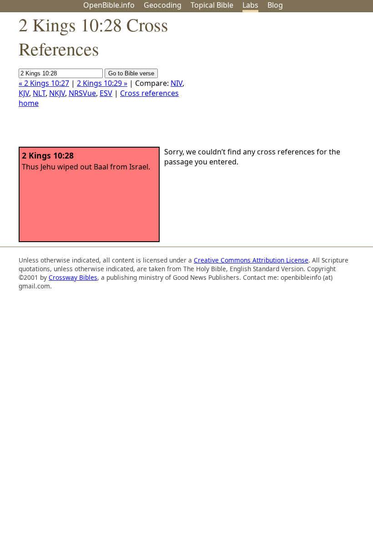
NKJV (57, 93)
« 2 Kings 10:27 (44, 83)
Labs (250, 5)
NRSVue (82, 93)
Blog (275, 5)
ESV (106, 93)
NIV (176, 83)
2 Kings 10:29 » (102, 83)
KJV (24, 93)
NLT (39, 93)
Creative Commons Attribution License (251, 260)
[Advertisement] (281, 83)
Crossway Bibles (73, 277)
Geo (162, 5)
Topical (212, 5)
